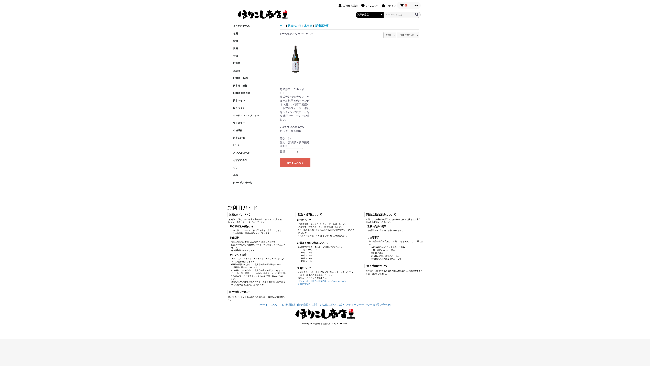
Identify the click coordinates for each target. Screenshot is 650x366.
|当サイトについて (270, 304)
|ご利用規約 (289, 304)
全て (282, 25)
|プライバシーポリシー (359, 304)
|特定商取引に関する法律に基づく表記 (320, 304)
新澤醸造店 (322, 25)
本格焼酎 (238, 130)
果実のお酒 (239, 137)
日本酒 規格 (240, 85)
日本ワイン (239, 100)
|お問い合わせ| (382, 304)
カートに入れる (295, 162)
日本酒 (236, 63)
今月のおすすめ (241, 26)
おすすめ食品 (240, 160)
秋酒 (235, 40)
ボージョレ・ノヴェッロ (246, 115)
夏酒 (235, 48)
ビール (236, 145)
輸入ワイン (239, 108)
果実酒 (308, 25)
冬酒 (235, 33)
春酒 (235, 55)
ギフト (236, 167)
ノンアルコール (241, 152)
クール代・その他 (242, 182)
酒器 (235, 175)
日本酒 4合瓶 (241, 78)
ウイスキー (239, 122)
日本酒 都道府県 (241, 93)
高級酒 (236, 70)
